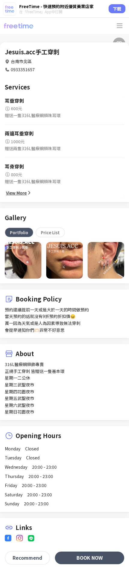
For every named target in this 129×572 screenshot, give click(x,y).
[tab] (19, 232)
